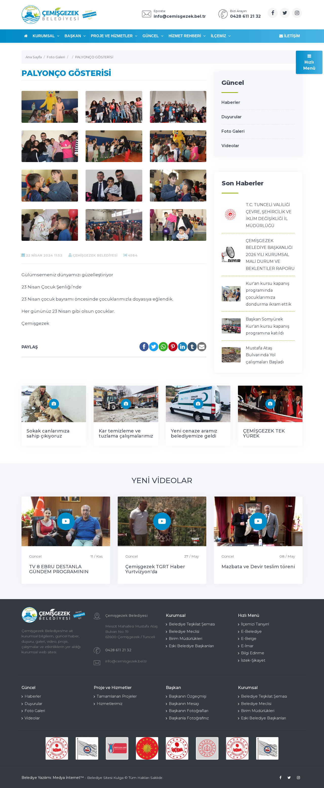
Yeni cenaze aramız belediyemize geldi (194, 433)
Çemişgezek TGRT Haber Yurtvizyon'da (155, 569)
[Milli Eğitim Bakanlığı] (207, 748)
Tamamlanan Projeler (117, 696)
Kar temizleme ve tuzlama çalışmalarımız (126, 433)
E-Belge (248, 638)
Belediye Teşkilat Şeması (192, 624)
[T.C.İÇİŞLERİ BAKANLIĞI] (177, 748)
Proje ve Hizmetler (112, 36)
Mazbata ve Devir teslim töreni (258, 566)
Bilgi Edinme (252, 653)
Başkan (73, 36)
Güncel (151, 36)
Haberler (230, 102)
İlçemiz (219, 36)
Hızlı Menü (309, 65)
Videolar (230, 145)
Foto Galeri (233, 131)
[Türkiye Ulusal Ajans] (117, 748)
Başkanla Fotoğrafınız (189, 718)
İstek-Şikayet (253, 660)
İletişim (291, 36)
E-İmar (247, 645)
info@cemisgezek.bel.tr (126, 661)
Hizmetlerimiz (110, 703)
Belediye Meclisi (184, 631)
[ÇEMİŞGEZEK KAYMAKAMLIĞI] (87, 748)
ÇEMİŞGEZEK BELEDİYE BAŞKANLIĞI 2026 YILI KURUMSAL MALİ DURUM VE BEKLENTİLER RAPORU (270, 254)
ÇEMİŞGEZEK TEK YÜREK (264, 433)
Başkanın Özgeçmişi (187, 696)
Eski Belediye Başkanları (191, 645)
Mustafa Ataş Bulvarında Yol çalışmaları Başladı (265, 355)
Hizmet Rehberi (185, 36)
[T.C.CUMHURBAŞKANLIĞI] (147, 748)
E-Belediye (251, 631)
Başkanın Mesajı (184, 703)
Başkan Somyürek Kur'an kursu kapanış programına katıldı (267, 326)
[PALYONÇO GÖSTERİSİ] (50, 107)
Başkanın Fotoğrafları (188, 710)
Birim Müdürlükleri (185, 638)
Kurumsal (44, 36)
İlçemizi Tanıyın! (255, 624)
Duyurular (231, 116)
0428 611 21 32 (118, 650)
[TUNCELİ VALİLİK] (57, 748)
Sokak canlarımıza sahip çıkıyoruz (48, 433)
